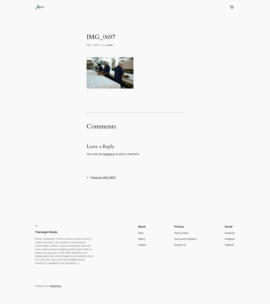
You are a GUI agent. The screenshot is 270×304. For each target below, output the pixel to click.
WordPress (55, 286)
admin (110, 45)
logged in (109, 154)
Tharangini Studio (46, 232)
